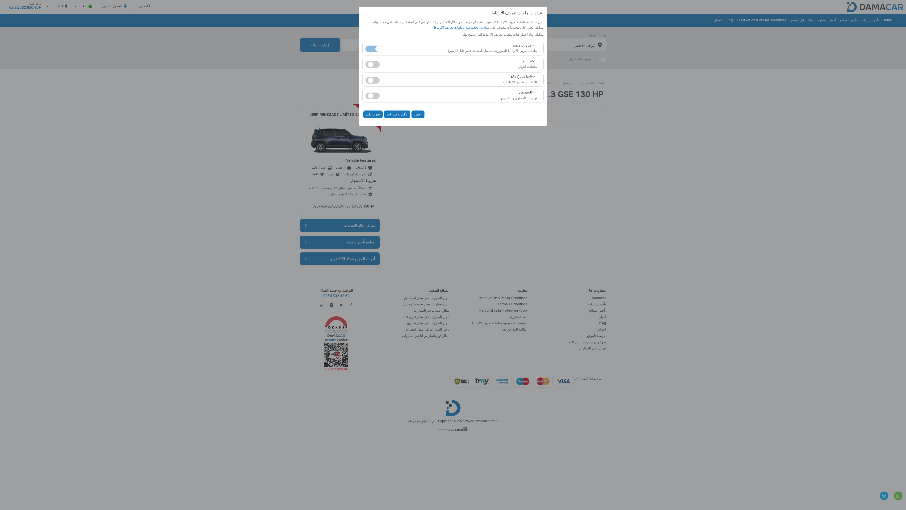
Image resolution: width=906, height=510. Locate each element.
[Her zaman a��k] (372, 48)
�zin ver (372, 64)
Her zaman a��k (372, 49)
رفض (418, 114)
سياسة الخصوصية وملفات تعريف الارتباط (461, 27)
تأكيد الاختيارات (397, 114)
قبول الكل (373, 114)
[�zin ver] (372, 64)
